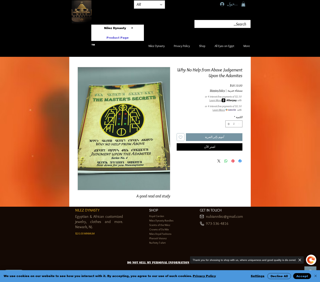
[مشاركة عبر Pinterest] (233, 161)
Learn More (215, 100)
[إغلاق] (315, 276)
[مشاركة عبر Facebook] (240, 161)
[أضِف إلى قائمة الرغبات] (180, 137)
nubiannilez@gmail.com (224, 216)
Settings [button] (257, 276)
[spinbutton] (234, 124)
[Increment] (228, 124)
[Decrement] (239, 124)
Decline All (279, 276)
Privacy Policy (204, 276)
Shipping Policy (217, 90)
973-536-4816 (217, 223)
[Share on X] (219, 161)
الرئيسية (237, 53)
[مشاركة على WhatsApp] (226, 161)
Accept (302, 276)
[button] (243, 4)
